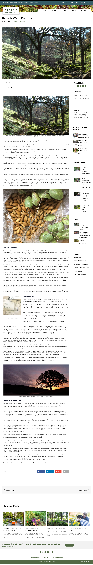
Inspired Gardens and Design (81, 267)
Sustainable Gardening (80, 274)
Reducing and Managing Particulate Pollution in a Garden (85, 197)
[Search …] (88, 2)
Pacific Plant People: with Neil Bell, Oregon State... (84, 242)
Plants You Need (78, 257)
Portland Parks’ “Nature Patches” (56, 528)
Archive (8, 21)
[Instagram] (80, 86)
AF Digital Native (87, 561)
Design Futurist (78, 271)
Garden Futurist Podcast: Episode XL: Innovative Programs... (84, 136)
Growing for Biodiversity (80, 260)
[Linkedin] (85, 86)
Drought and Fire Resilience (81, 264)
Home (3, 21)
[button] (45, 10)
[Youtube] (83, 86)
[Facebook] (78, 86)
